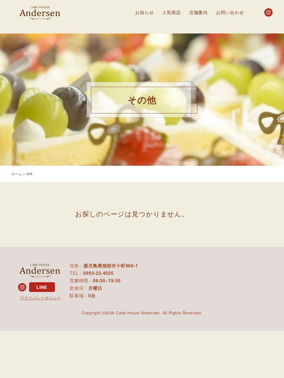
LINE (41, 287)
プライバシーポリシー (40, 298)
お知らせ (144, 12)
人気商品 (171, 12)
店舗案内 (198, 12)
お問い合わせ (230, 12)
